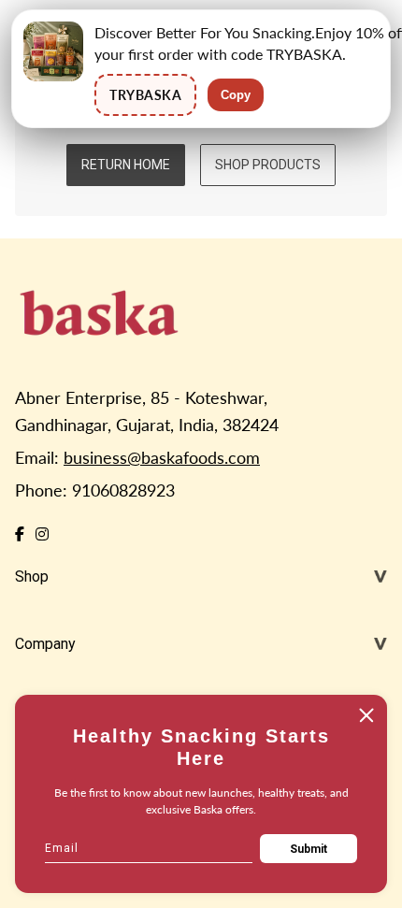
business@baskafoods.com (162, 457)
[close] (366, 715)
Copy (236, 95)
